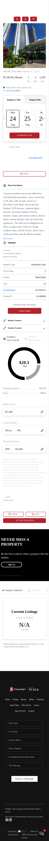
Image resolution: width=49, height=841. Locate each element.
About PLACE (20, 711)
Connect (31, 711)
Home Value (14, 705)
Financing (40, 699)
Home (7, 699)
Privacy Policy (13, 835)
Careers (36, 705)
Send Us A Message (24, 779)
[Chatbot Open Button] (42, 833)
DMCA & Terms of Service (31, 835)
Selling (31, 699)
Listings (15, 699)
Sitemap (24, 838)
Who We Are (26, 705)
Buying (23, 699)
